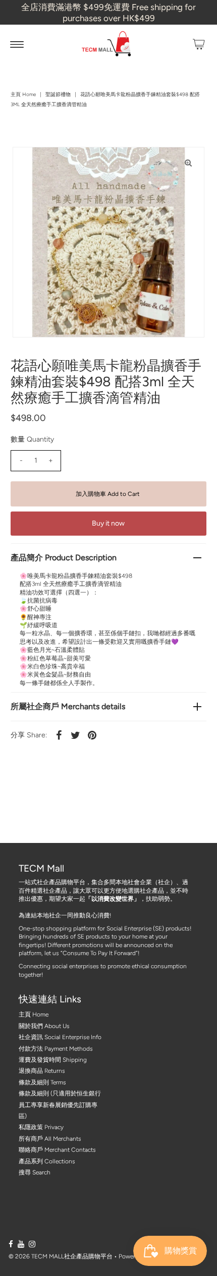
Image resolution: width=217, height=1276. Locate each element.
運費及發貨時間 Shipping (53, 1059)
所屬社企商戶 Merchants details (68, 706)
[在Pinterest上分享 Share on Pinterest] (91, 734)
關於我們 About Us (44, 1026)
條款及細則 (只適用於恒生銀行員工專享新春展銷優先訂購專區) (60, 1105)
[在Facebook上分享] (58, 734)
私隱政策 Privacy (41, 1127)
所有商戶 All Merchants (50, 1138)
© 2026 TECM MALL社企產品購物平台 (61, 1256)
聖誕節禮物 (58, 94)
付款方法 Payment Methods (56, 1048)
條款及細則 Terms (42, 1082)
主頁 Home (23, 94)
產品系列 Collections (47, 1161)
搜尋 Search (34, 1172)
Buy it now (108, 523)
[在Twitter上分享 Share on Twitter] (75, 734)
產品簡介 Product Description (64, 557)
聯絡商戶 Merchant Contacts (57, 1149)
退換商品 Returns (42, 1070)
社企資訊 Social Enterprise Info (60, 1037)
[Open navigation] (17, 44)
